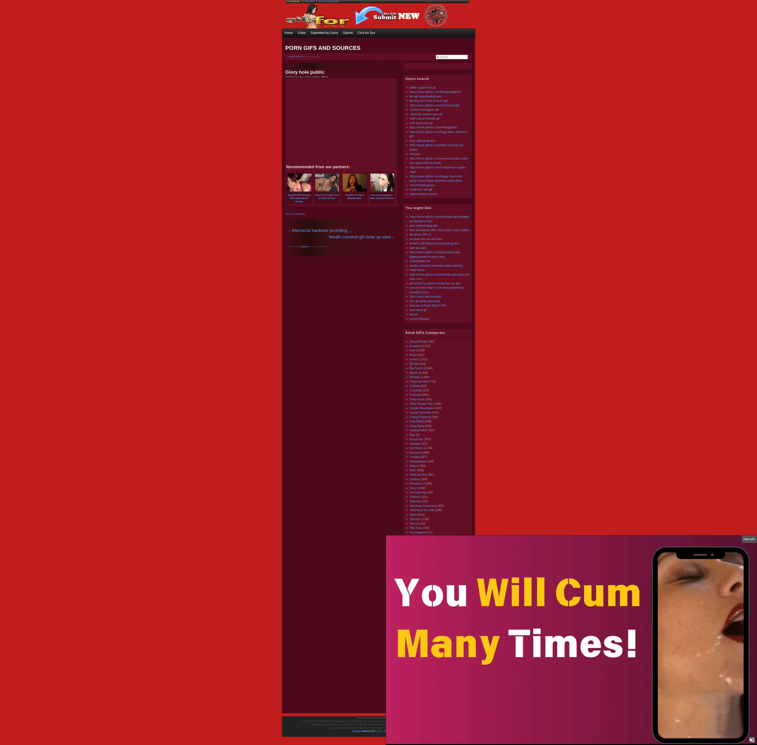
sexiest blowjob (419, 318)
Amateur (414, 346)
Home (288, 33)
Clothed (414, 385)
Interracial (415, 452)
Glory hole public (304, 72)
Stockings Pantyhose (423, 505)
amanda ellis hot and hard (425, 239)
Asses (413, 359)
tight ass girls (417, 247)
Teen (412, 523)
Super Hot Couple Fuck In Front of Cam (327, 196)
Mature (414, 465)
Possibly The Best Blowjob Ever (354, 196)
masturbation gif (419, 261)
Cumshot (415, 394)
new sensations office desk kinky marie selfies (439, 230)
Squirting (415, 501)
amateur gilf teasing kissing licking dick (434, 243)
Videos (299, 56)
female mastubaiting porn (425, 96)
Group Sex (416, 439)
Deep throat (416, 399)
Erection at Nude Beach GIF (427, 305)
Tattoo (413, 514)
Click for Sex (366, 33)
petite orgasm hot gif (422, 87)
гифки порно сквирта (423, 194)
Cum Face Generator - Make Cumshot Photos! (382, 196)
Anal (412, 350)
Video (302, 33)
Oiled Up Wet (418, 474)
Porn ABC (309, 1)
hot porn (414, 154)
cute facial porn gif (421, 123)
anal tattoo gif (417, 310)
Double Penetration (421, 408)
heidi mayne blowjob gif (424, 118)
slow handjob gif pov (422, 185)
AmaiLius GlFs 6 (420, 234)
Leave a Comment (295, 214)
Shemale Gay (418, 492)
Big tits (413, 372)
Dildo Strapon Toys (421, 403)
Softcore (414, 497)
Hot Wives (416, 448)
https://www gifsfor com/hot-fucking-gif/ (434, 105)
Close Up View (419, 381)
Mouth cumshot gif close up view (360, 236)
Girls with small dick (422, 140)
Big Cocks (416, 368)
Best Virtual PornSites (329, 1)
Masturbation (417, 461)
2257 (379, 731)
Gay (412, 434)
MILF (412, 470)
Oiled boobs (417, 270)
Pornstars (415, 483)
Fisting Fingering (420, 417)
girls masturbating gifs (423, 225)
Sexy (412, 488)
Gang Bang (416, 426)
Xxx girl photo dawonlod (424, 301)
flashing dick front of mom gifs (428, 100)
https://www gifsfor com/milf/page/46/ (433, 127)
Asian (413, 355)
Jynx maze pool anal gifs (425, 296)
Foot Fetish (416, 421)
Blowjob (414, 377)
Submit (348, 33)
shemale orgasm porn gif (425, 114)
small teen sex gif (421, 189)
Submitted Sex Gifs (421, 510)
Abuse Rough (418, 341)
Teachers (415, 519)
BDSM (413, 363)
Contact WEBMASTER (363, 731)
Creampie (415, 390)
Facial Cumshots (420, 412)
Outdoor (414, 479)
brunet (413, 314)
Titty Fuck (415, 527)
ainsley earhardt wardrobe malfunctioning (435, 265)
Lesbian (414, 456)
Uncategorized (418, 532)
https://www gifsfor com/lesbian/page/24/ (435, 91)
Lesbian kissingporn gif (424, 109)
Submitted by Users (324, 33)
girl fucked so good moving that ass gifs (434, 283)
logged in (304, 246)
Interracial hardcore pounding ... (322, 230)
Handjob (414, 443)
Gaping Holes (418, 430)
